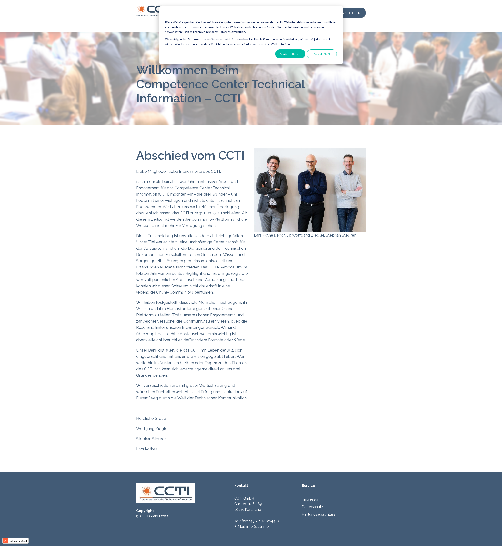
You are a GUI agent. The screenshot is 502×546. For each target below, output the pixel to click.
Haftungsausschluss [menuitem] (318, 514)
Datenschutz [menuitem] (312, 507)
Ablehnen (322, 53)
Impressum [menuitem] (311, 499)
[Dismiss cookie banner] (335, 14)
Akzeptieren (290, 53)
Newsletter (348, 13)
